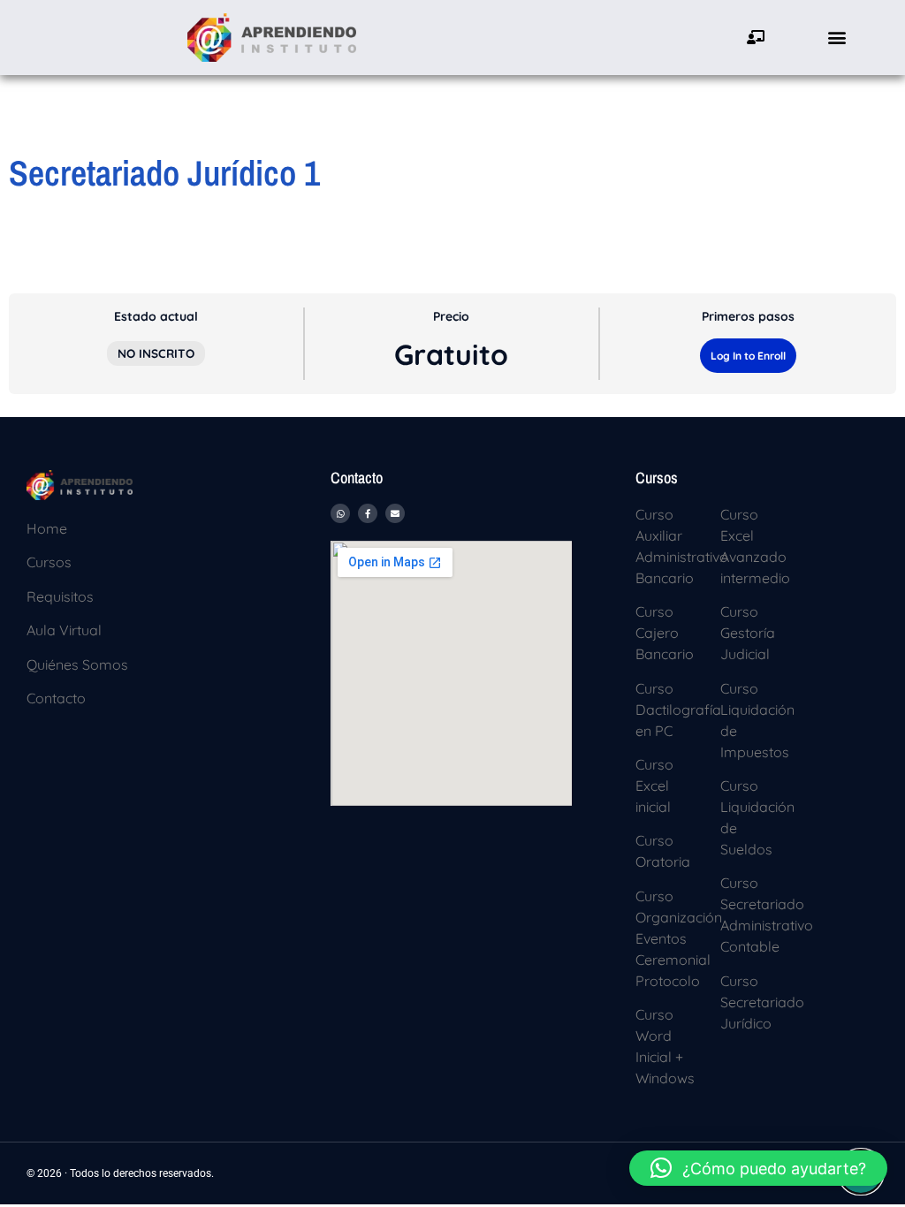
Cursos (49, 562)
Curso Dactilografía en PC (678, 709)
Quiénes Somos (77, 664)
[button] (837, 37)
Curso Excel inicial (654, 785)
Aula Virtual (64, 630)
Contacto (56, 698)
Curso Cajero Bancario (664, 633)
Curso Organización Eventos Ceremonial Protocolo (678, 938)
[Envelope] (395, 513)
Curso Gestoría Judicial (747, 633)
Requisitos (60, 596)
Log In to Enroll (748, 355)
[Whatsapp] (340, 513)
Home (47, 528)
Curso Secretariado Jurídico (762, 1002)
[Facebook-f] (367, 513)
